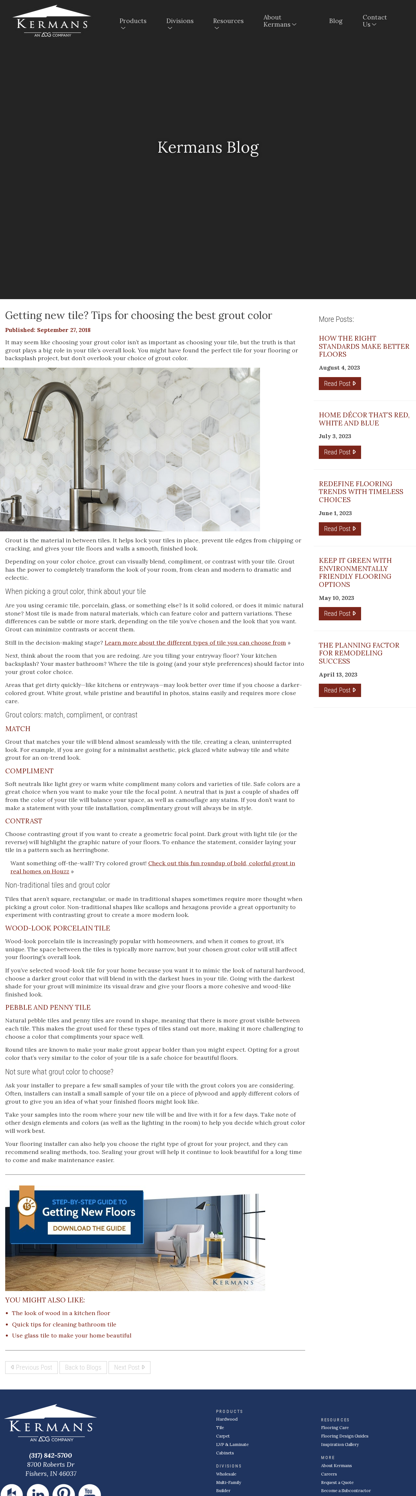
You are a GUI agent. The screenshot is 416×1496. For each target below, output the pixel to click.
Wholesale (226, 1474)
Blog (336, 21)
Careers (329, 1474)
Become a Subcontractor (346, 1490)
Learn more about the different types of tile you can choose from (195, 642)
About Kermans (277, 20)
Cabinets (225, 1453)
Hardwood (227, 1419)
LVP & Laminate (232, 1444)
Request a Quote (337, 1482)
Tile (220, 1427)
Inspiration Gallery (340, 1444)
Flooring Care (335, 1427)
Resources (228, 21)
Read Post (338, 383)
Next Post (127, 1367)
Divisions (180, 21)
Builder (223, 1490)
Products (133, 21)
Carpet (223, 1436)
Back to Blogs (83, 1367)
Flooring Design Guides (345, 1436)
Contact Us (375, 20)
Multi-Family (228, 1482)
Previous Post (33, 1367)
